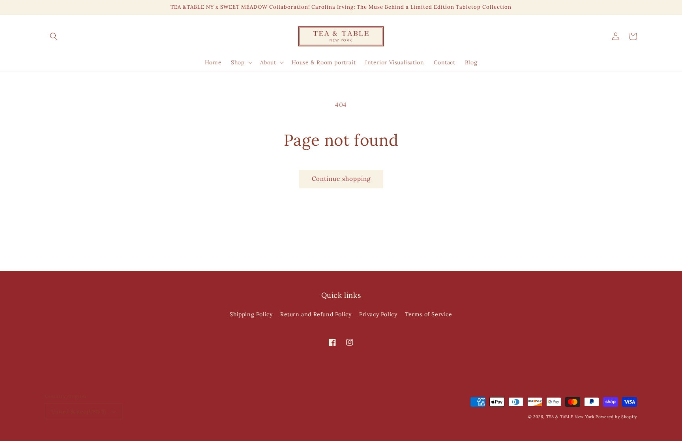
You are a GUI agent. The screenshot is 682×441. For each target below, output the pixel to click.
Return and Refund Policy (315, 314)
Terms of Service (428, 314)
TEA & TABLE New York (570, 416)
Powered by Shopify (616, 416)
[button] (53, 36)
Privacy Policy (378, 314)
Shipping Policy (251, 314)
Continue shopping (341, 178)
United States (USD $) (78, 411)
